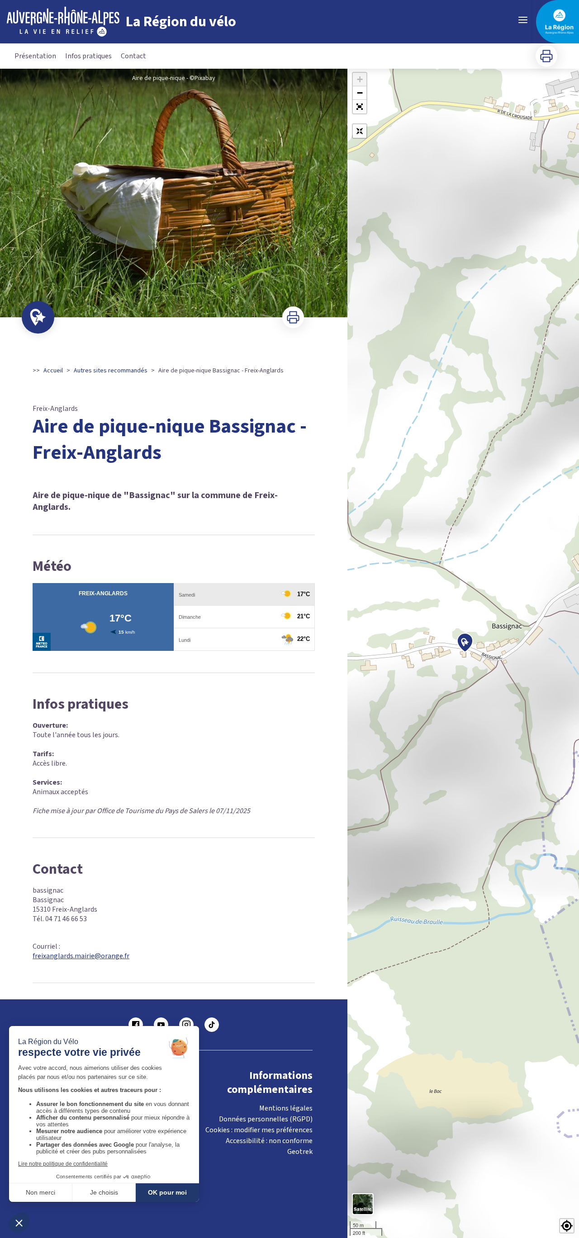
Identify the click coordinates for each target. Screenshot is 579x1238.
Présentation (35, 56)
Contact (133, 56)
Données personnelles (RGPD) (266, 1119)
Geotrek (300, 1152)
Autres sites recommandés (110, 370)
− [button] (360, 93)
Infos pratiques (88, 56)
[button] (359, 106)
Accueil (53, 370)
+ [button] (360, 79)
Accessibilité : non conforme (269, 1141)
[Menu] (522, 19)
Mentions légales (286, 1108)
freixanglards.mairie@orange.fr (81, 956)
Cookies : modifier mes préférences (259, 1130)
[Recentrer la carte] (359, 131)
